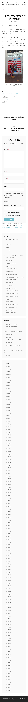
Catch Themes (16, 699)
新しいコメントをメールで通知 (13, 212)
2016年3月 (8, 520)
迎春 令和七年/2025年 (11, 327)
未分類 (7, 299)
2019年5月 (8, 435)
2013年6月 (8, 599)
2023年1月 (8, 377)
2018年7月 (8, 457)
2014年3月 (8, 580)
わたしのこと (9, 260)
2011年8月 (8, 657)
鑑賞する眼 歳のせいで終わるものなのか (13, 351)
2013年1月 (8, 610)
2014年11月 (8, 564)
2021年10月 (8, 391)
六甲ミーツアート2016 (11, 269)
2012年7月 (8, 627)
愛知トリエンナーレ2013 (12, 290)
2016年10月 (8, 503)
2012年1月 (8, 643)
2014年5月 (8, 577)
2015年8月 (8, 539)
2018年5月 (8, 459)
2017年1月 (8, 498)
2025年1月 (8, 369)
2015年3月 (8, 553)
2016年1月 (8, 525)
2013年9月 (8, 591)
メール (6, 178)
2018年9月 (8, 451)
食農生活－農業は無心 (11, 312)
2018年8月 (8, 454)
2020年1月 (8, 418)
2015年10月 (8, 533)
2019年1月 (8, 443)
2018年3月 (8, 465)
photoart (8, 242)
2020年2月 (8, 415)
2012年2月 (8, 641)
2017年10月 (8, 476)
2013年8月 (8, 594)
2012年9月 (8, 621)
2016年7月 (8, 512)
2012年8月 (8, 624)
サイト (5, 186)
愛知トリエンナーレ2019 (12, 296)
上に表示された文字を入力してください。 (14, 205)
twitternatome (9, 244)
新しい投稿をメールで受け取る (13, 215)
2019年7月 (8, 432)
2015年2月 (8, 555)
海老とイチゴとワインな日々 (13, 2)
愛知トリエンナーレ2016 (12, 293)
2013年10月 (8, 588)
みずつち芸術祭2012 (10, 258)
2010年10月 (8, 684)
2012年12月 (8, 613)
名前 (5, 171)
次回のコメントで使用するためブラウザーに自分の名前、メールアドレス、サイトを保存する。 (14, 195)
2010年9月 (8, 687)
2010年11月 (8, 682)
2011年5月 (8, 665)
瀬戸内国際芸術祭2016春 (12, 310)
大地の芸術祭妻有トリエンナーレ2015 (15, 277)
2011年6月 (8, 663)
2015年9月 (8, 536)
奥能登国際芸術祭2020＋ (12, 280)
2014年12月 (8, 561)
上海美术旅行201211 (11, 263)
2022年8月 (8, 380)
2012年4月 (8, 635)
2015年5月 (8, 547)
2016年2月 (8, 523)
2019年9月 (8, 426)
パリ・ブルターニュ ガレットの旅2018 (13, 255)
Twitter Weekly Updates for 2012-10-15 (7, 94)
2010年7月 (8, 690)
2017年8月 (8, 481)
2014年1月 (8, 586)
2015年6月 (8, 544)
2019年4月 (8, 437)
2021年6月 (8, 393)
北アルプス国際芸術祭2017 (12, 274)
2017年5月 (8, 487)
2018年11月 (8, 448)
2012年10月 (8, 619)
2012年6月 (8, 630)
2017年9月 (8, 479)
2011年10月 (8, 652)
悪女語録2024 (9, 334)
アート (4, 107)
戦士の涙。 (16, 93)
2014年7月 (8, 572)
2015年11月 (8, 531)
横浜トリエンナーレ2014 (12, 304)
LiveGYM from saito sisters (12, 239)
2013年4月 (8, 605)
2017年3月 (8, 492)
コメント (6, 149)
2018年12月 (8, 446)
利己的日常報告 (10, 107)
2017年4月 (8, 490)
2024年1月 (8, 374)
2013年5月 (8, 602)
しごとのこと (9, 250)
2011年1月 (8, 676)
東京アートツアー (10, 301)
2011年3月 (8, 671)
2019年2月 (8, 440)
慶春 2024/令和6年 (10, 337)
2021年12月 (8, 388)
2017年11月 (8, 473)
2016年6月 (8, 514)
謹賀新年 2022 (9, 355)
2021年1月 (8, 396)
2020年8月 (8, 407)
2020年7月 (8, 410)
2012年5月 (8, 632)
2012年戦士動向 (5, 99)
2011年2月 (8, 673)
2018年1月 (8, 468)
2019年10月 (8, 424)
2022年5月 (8, 383)
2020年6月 (8, 413)
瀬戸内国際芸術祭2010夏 (12, 307)
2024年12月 (8, 372)
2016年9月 (8, 506)
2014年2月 (8, 583)
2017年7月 (8, 484)
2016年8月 (8, 509)
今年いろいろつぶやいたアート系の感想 (13, 331)
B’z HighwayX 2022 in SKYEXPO (13, 345)
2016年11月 (8, 501)
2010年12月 (8, 679)
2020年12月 (8, 399)
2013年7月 (8, 597)
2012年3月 (8, 638)
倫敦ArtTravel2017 (10, 266)
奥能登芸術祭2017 (10, 282)
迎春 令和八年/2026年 (11, 324)
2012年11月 (8, 616)
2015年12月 (8, 528)
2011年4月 (8, 668)
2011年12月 (8, 646)
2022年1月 (8, 385)
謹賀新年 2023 (9, 342)
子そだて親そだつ (10, 285)
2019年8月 (8, 429)
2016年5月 (8, 517)
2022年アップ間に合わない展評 (13, 340)
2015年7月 (8, 542)
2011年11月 (8, 649)
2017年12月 (8, 470)
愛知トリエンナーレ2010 (12, 288)
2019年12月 (8, 421)
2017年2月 (8, 495)
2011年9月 (8, 654)
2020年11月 (8, 402)
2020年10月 (8, 404)
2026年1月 (8, 366)
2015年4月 (8, 550)
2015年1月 (8, 558)
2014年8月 (8, 569)
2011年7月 (8, 660)
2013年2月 (8, 608)
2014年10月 (8, 566)
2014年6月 (8, 575)
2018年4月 (8, 462)
